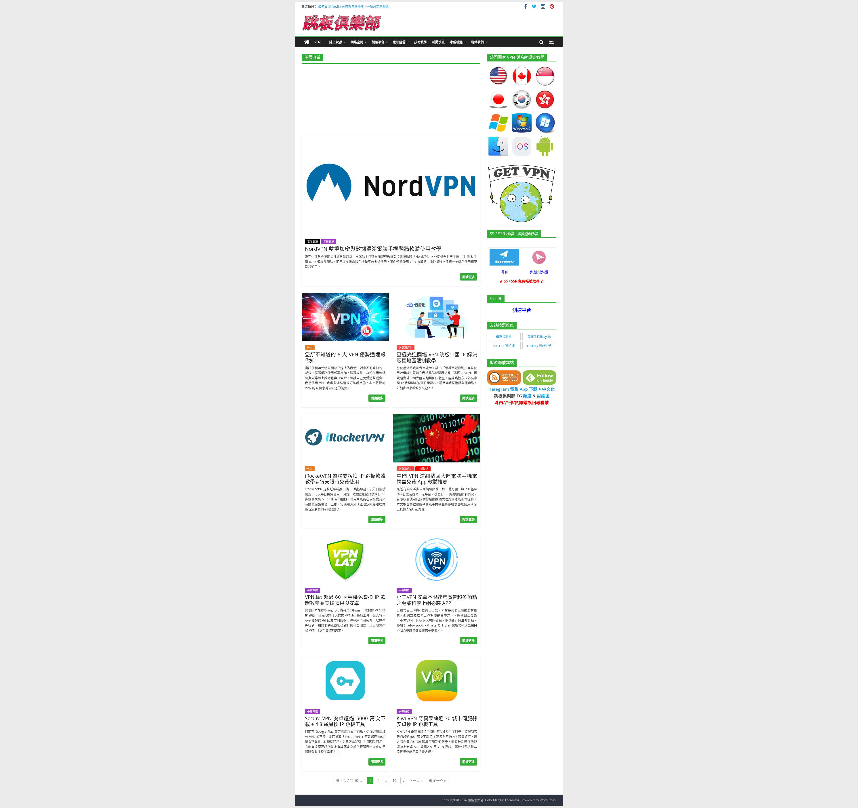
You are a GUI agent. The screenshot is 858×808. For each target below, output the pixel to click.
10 (394, 780)
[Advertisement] (391, 98)
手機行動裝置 (539, 272)
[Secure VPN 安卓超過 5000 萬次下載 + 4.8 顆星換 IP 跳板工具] (345, 659)
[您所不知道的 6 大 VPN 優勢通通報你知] (345, 295)
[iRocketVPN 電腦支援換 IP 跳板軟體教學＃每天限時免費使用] (345, 416)
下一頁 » (416, 780)
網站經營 (399, 42)
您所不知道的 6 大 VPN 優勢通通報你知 (345, 357)
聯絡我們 (477, 42)
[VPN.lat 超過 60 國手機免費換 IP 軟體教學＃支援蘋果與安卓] (345, 538)
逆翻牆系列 (405, 348)
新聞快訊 (438, 42)
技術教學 (420, 42)
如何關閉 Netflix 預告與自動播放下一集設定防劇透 (353, 6)
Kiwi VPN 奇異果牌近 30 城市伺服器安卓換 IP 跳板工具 (437, 721)
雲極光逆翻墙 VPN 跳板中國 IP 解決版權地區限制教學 (437, 357)
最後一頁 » (437, 780)
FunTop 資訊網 (504, 346)
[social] (525, 7)
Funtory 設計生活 (539, 346)
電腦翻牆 (312, 242)
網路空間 (357, 42)
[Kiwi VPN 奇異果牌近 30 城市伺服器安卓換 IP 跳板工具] (436, 659)
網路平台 (378, 42)
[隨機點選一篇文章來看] (551, 42)
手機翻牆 (328, 242)
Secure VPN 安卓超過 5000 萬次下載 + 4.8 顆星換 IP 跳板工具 (345, 721)
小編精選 (456, 42)
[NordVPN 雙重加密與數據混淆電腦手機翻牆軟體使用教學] (391, 138)
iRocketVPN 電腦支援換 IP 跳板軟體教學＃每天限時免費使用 (345, 478)
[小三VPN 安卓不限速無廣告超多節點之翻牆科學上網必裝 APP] (436, 538)
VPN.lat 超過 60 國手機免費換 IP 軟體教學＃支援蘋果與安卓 (345, 599)
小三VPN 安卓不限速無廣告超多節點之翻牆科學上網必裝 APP (437, 599)
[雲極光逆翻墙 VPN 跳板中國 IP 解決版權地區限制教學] (436, 295)
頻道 (527, 396)
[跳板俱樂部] (342, 15)
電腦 (504, 272)
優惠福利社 (504, 336)
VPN (317, 42)
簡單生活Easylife (539, 336)
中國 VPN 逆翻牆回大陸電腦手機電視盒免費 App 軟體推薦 (437, 478)
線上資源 (335, 42)
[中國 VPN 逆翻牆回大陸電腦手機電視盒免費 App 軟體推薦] (436, 416)
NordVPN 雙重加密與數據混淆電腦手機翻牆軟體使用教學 (373, 248)
